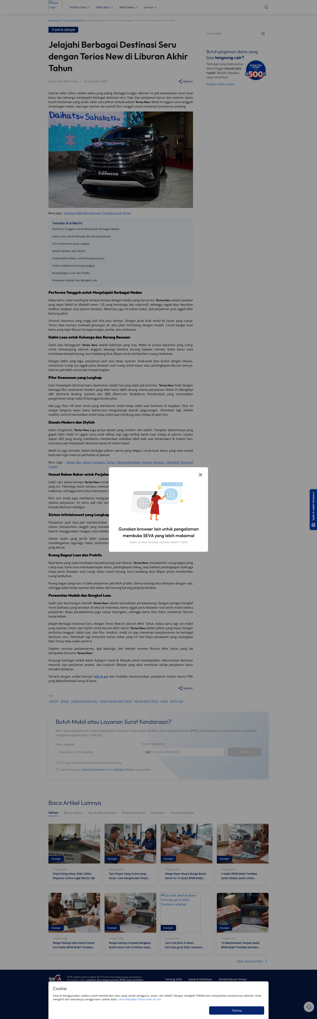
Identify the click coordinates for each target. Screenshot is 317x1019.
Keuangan (158, 813)
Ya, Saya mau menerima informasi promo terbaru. (91, 762)
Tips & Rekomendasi (102, 813)
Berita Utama (73, 813)
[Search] (263, 33)
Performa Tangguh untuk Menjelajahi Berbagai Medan (85, 229)
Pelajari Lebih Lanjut (220, 84)
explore (53, 701)
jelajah (65, 701)
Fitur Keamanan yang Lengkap (71, 243)
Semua (53, 813)
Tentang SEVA (173, 979)
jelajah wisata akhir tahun (116, 701)
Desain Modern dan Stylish (68, 251)
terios (164, 701)
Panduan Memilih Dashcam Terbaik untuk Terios (97, 213)
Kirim (244, 752)
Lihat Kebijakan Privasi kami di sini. (140, 999)
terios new (176, 701)
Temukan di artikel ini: (67, 223)
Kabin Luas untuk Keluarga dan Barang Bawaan (81, 236)
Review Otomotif (133, 813)
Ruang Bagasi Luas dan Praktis (71, 273)
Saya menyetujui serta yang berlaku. (105, 769)
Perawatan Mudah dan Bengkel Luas (74, 280)
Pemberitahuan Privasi (233, 979)
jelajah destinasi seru (84, 701)
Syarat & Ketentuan (93, 769)
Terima (237, 1011)
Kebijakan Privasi (123, 769)
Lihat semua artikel (249, 961)
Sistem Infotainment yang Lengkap (73, 265)
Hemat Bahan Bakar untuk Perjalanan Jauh (78, 258)
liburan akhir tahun (146, 701)
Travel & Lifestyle (182, 813)
